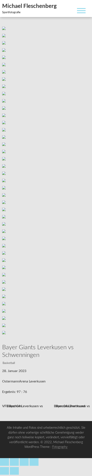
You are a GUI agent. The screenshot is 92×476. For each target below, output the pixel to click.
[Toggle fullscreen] (24, 462)
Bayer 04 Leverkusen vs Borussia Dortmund (72, 406)
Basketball (9, 363)
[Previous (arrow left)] (4, 471)
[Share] (14, 462)
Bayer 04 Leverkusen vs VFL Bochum (22, 406)
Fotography (60, 447)
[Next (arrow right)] (14, 471)
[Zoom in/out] (34, 462)
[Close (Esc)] (4, 462)
